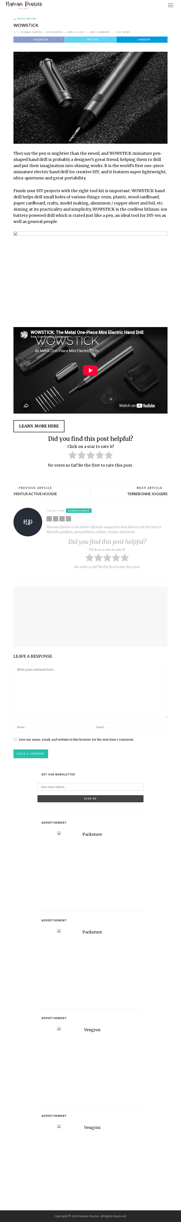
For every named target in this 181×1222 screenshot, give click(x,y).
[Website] (49, 518)
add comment (100, 32)
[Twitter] (62, 518)
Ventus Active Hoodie (35, 494)
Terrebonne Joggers (147, 494)
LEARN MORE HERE (39, 426)
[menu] (170, 5)
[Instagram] (68, 518)
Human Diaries (31, 32)
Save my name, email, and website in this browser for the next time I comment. (76, 740)
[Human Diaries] (23, 5)
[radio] (72, 456)
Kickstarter (26, 18)
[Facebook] (55, 518)
